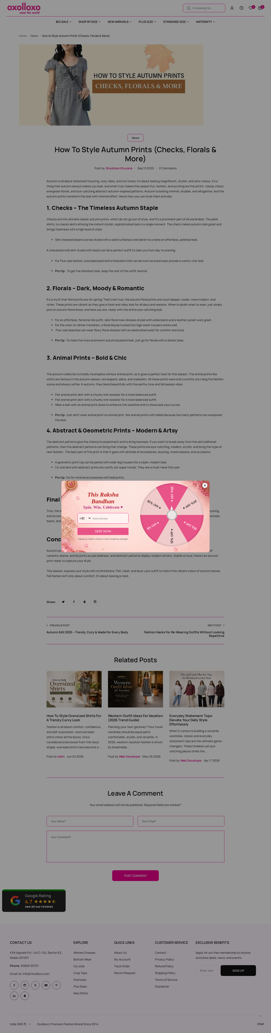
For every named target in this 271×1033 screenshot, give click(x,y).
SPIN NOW (103, 531)
